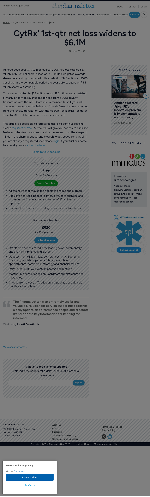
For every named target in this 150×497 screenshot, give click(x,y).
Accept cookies (29, 477)
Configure (30, 485)
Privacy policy (19, 471)
